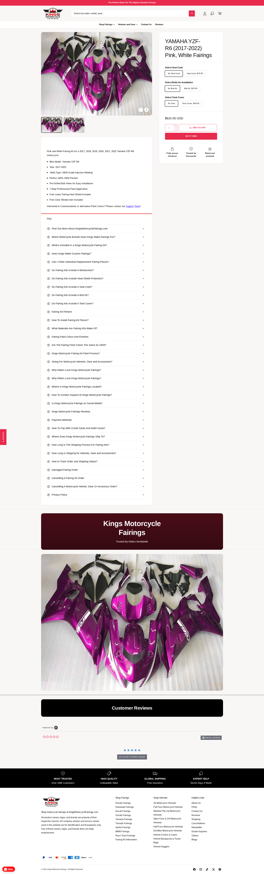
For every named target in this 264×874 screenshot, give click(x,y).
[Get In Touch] (212, 13)
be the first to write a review (132, 757)
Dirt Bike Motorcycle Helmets (167, 830)
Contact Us (197, 811)
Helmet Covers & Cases (165, 835)
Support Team (133, 206)
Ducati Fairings (123, 811)
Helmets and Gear (126, 24)
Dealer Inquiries (199, 831)
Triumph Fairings (124, 823)
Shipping (196, 819)
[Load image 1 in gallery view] (51, 125)
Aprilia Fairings (123, 827)
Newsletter (197, 827)
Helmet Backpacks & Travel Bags (166, 841)
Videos (195, 835)
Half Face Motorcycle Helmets (168, 826)
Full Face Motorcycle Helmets (167, 807)
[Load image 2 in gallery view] (74, 125)
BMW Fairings (122, 831)
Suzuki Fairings (123, 815)
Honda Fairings (123, 803)
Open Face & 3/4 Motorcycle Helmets (167, 821)
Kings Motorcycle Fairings (57, 869)
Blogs (194, 839)
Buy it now (191, 136)
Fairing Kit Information (126, 839)
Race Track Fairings (125, 835)
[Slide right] (146, 110)
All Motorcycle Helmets (164, 803)
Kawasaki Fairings (125, 807)
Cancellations (198, 823)
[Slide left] (141, 110)
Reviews (196, 815)
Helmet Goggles (161, 846)
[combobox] (133, 13)
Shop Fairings (105, 24)
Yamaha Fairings (124, 819)
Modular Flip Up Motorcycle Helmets (166, 813)
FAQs (194, 807)
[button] (220, 13)
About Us (196, 803)
